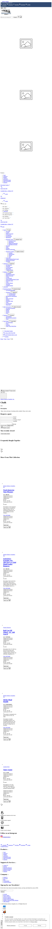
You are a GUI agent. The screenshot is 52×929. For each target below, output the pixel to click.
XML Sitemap (6, 901)
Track (7, 247)
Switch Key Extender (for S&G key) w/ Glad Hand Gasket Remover (9, 562)
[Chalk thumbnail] (4, 396)
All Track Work (9, 322)
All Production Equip (10, 290)
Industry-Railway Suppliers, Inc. (7, 399)
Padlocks (8, 309)
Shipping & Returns (7, 869)
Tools (4, 175)
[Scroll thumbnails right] (4, 392)
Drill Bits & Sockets (13, 244)
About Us (5, 877)
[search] (5, 8)
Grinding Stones (9, 269)
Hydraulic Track (12, 240)
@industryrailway (3, 6)
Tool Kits (8, 261)
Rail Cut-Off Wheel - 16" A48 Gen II (9, 632)
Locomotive (8, 235)
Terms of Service (6, 896)
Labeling (10, 253)
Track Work (7, 218)
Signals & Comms (10, 251)
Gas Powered (9, 236)
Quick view (6, 525)
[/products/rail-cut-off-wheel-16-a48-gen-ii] (9, 614)
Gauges (7, 232)
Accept (25, 925)
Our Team (3, 2)
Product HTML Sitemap (8, 899)
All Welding (8, 273)
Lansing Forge (6, 766)
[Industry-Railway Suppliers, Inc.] (6, 15)
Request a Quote (6, 870)
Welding (5, 177)
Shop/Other (8, 268)
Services (5, 866)
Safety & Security (7, 181)
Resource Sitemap (7, 897)
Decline (39, 925)
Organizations (6, 881)
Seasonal (8, 245)
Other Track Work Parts (11, 326)
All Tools (8, 231)
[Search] (19, 17)
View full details (6, 515)
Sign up (2, 891)
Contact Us (10, 2)
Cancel (15, 17)
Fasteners (5, 182)
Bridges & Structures (13, 243)
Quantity (15, 421)
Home (2, 339)
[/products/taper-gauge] (9, 753)
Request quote (10, 425)
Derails (7, 310)
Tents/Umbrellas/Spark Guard (12, 259)
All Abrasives (9, 265)
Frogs (7, 323)
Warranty (5, 871)
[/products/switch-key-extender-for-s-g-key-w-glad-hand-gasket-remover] (9, 541)
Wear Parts (8, 304)
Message (14, 424)
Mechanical (8, 237)
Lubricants (5, 178)
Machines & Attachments (11, 296)
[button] (26, 410)
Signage (7, 248)
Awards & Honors (7, 882)
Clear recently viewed (5, 433)
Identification (11, 254)
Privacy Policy (34, 921)
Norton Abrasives (7, 627)
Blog (6, 2)
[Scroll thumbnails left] (2, 392)
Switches (8, 325)
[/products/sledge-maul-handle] (9, 682)
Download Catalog (5, 185)
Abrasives (5, 176)
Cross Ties (8, 257)
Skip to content (5, 1)
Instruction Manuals (7, 867)
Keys (7, 313)
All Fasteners (9, 316)
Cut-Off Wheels (9, 283)
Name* (14, 417)
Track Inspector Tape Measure (8, 491)
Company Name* (17, 419)
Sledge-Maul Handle (7, 700)
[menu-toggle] (2, 8)
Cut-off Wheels (9, 267)
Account (5, 894)
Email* (14, 418)
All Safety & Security (10, 308)
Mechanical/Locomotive (11, 317)
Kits (7, 297)
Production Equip (7, 180)
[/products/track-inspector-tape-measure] (9, 472)
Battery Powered (9, 233)
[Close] (2, 921)
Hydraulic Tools (9, 239)
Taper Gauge (7, 770)
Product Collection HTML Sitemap (10, 900)
